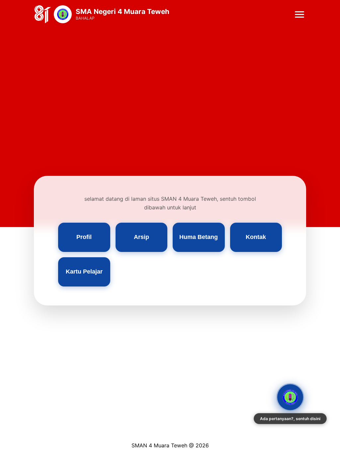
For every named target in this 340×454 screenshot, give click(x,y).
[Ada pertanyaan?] (290, 397)
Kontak (256, 237)
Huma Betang (198, 237)
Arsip (141, 237)
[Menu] (299, 14)
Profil (84, 237)
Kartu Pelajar (84, 271)
